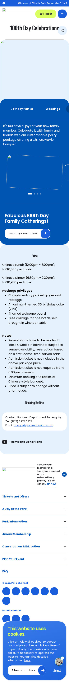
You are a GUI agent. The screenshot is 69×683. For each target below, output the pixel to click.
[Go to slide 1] (30, 193)
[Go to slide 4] (40, 193)
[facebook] (6, 591)
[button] (34, 496)
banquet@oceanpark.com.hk (33, 425)
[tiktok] (54, 591)
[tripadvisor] (6, 601)
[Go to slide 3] (37, 193)
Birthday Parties (22, 109)
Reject (57, 670)
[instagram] (16, 591)
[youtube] (45, 591)
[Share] (62, 30)
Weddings (53, 109)
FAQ (5, 571)
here (27, 660)
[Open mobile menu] (62, 14)
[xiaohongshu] (35, 591)
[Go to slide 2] (34, 193)
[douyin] (25, 619)
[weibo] (25, 591)
